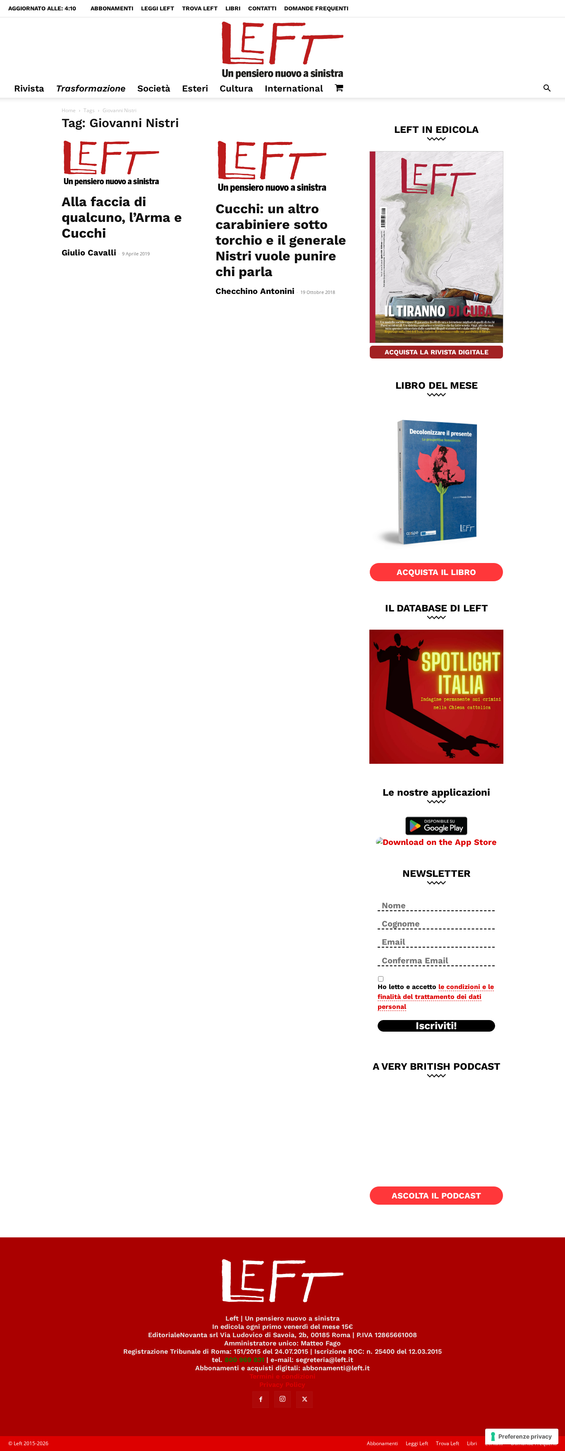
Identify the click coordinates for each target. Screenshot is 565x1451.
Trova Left (200, 8)
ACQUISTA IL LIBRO (436, 572)
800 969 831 (244, 1360)
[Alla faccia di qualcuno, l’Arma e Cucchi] (129, 163)
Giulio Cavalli (89, 252)
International (294, 88)
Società (153, 88)
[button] (547, 89)
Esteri (195, 88)
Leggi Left (157, 8)
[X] (304, 1399)
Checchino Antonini (254, 291)
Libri (232, 8)
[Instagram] (282, 1399)
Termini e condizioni (282, 1376)
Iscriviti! (436, 1026)
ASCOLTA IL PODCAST (436, 1196)
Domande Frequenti (316, 8)
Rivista (29, 88)
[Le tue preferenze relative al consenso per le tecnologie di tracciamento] (521, 1436)
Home (69, 110)
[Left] (282, 48)
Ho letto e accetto (436, 997)
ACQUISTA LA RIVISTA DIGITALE (436, 352)
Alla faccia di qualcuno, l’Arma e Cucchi (122, 217)
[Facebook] (260, 1399)
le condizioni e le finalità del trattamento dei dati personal (436, 997)
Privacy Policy (282, 1384)
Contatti (262, 8)
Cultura (236, 88)
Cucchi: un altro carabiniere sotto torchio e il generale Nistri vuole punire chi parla (280, 240)
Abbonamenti (112, 8)
